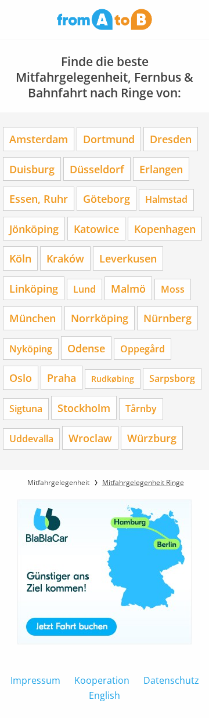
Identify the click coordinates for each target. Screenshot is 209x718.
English (104, 695)
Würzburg (151, 438)
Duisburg (32, 169)
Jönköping (34, 228)
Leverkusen (128, 258)
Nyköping (30, 348)
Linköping (33, 288)
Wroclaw (90, 438)
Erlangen (161, 169)
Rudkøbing (112, 378)
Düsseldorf (97, 169)
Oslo (20, 377)
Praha (61, 377)
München (32, 318)
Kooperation (101, 680)
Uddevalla (31, 438)
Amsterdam (38, 139)
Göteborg (106, 198)
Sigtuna (25, 408)
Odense (86, 348)
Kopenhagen (165, 228)
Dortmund (109, 139)
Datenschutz (171, 680)
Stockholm (83, 407)
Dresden (171, 139)
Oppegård (142, 348)
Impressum (35, 680)
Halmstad (166, 199)
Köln (20, 258)
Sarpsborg (172, 378)
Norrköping (99, 318)
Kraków (65, 258)
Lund (84, 289)
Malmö (128, 288)
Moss (173, 289)
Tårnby (141, 408)
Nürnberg (167, 318)
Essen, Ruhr (38, 198)
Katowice (96, 228)
